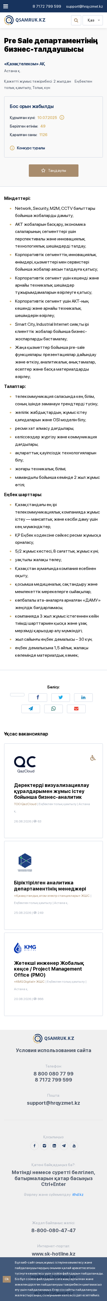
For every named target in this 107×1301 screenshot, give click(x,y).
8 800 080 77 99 (53, 1074)
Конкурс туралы (30, 148)
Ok (7, 1279)
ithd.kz (77, 1194)
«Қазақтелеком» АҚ (24, 63)
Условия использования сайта (53, 1050)
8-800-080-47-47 (53, 1230)
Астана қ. (12, 71)
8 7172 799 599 (47, 6)
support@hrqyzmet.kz (84, 6)
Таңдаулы (56, 170)
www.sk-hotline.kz (53, 1254)
